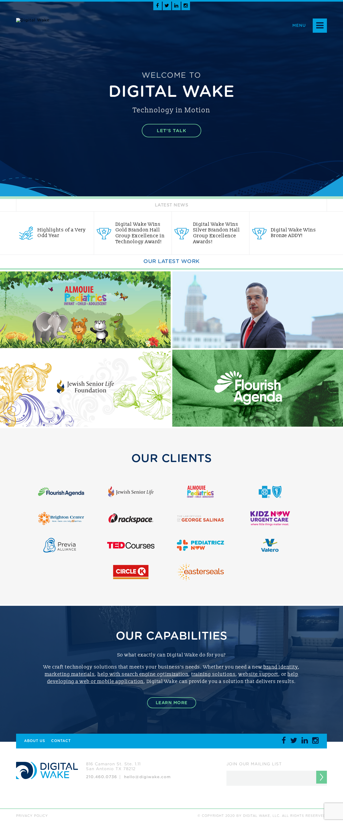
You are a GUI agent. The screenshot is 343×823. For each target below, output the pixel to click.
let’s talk (171, 130)
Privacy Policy (32, 815)
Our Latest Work (171, 261)
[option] (55, 233)
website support (258, 674)
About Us (34, 741)
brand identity (280, 667)
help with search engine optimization (143, 674)
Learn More (172, 703)
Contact (61, 741)
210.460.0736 (101, 777)
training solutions (213, 674)
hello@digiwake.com (147, 777)
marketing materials (70, 674)
